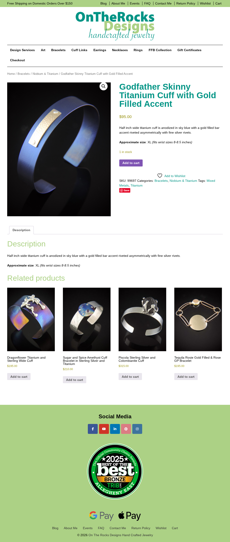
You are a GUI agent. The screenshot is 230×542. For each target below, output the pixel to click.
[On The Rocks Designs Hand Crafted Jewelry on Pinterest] (126, 429)
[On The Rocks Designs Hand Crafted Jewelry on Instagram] (137, 429)
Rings (138, 50)
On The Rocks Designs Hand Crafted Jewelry (120, 535)
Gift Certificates (189, 50)
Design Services (22, 50)
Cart (218, 3)
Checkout (17, 60)
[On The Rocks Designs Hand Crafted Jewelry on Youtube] (104, 429)
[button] (104, 86)
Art (43, 50)
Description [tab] (21, 230)
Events (134, 3)
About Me (118, 3)
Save (126, 190)
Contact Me (163, 3)
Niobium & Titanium (45, 73)
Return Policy (185, 3)
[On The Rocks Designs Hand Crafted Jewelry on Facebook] (93, 429)
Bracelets (58, 50)
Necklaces (120, 50)
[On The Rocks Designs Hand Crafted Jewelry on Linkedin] (115, 429)
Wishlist (205, 3)
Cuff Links (79, 50)
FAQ (147, 3)
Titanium (136, 185)
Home (11, 73)
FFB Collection (160, 50)
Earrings (99, 50)
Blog (103, 3)
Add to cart (130, 163)
